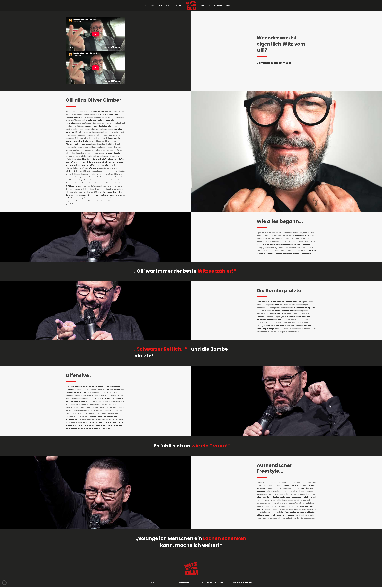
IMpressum (184, 582)
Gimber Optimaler (106, 120)
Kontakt (155, 582)
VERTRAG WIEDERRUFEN (242, 582)
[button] (4, 582)
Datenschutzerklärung (213, 582)
